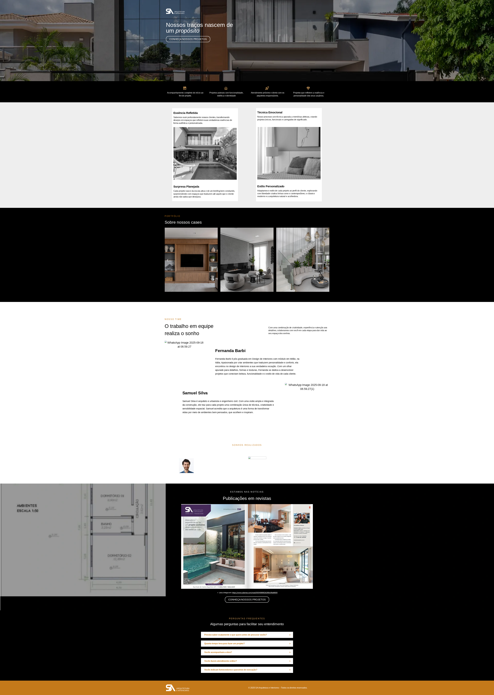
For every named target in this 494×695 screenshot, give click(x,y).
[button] (167, 260)
